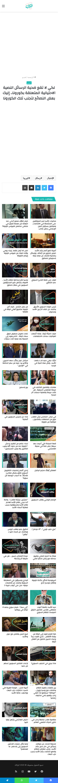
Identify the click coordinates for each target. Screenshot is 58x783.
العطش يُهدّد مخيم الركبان (45, 470)
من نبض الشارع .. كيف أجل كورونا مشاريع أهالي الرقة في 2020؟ (16, 309)
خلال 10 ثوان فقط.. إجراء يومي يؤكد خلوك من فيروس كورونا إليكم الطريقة (15, 253)
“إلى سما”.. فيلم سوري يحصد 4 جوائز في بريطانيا (15, 608)
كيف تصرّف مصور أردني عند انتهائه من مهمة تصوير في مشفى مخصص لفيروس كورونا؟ (15, 223)
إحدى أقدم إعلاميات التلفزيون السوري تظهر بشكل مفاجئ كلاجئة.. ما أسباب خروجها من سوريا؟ (16, 474)
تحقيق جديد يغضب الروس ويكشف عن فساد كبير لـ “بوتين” (18, 532)
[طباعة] (25, 187)
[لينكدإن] (38, 187)
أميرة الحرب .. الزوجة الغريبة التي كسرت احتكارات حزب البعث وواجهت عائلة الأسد (15, 690)
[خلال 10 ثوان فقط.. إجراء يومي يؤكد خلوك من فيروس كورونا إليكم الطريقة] (15, 240)
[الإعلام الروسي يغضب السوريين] (43, 490)
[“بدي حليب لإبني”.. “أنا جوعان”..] (43, 519)
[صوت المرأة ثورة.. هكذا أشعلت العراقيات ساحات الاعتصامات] (43, 323)
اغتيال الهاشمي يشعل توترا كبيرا (17, 721)
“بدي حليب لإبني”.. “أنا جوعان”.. (43, 529)
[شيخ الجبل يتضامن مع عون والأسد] (15, 624)
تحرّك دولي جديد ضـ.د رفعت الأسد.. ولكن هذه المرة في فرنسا (45, 363)
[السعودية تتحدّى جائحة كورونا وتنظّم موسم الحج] (43, 570)
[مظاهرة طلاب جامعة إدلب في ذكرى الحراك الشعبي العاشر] (43, 710)
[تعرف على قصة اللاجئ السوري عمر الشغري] (43, 270)
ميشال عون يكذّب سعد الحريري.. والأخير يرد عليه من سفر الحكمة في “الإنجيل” (15, 363)
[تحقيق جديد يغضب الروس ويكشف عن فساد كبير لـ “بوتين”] (15, 519)
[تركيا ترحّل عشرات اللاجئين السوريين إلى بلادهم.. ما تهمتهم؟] (15, 734)
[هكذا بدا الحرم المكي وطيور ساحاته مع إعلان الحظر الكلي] (43, 546)
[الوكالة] (29, 6)
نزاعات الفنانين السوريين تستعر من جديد (16, 665)
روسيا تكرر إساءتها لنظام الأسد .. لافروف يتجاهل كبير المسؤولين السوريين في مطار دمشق (15, 282)
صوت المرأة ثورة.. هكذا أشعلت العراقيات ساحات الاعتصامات (43, 335)
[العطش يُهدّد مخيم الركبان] (43, 460)
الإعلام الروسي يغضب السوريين (43, 500)
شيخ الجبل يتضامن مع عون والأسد (17, 635)
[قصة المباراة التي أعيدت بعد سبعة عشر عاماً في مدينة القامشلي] (43, 434)
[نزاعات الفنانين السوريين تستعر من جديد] (15, 653)
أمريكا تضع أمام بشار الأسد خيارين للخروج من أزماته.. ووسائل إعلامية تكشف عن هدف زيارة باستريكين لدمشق (43, 254)
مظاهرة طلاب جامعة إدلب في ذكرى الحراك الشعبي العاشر (44, 721)
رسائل (38, 178)
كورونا (26, 178)
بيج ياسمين (23, 387)
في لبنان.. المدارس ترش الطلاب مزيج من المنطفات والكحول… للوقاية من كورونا (43, 419)
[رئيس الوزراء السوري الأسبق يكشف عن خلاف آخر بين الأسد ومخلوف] (43, 297)
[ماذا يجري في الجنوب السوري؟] (43, 653)
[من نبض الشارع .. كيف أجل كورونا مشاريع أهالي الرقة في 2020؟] (15, 297)
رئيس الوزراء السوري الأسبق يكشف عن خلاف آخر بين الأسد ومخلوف (44, 309)
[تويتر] (44, 187)
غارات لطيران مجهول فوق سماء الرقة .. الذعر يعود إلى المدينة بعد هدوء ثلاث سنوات (16, 336)
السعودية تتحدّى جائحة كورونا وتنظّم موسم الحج (44, 582)
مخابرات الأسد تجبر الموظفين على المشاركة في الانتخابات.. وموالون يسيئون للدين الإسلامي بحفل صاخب (44, 225)
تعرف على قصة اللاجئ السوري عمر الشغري (43, 281)
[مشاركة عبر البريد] (31, 187)
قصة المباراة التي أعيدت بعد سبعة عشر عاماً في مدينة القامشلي (44, 446)
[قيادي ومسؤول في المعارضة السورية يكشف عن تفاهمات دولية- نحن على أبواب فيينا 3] (15, 570)
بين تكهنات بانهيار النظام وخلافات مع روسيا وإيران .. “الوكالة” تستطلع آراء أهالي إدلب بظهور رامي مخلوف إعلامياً (45, 693)
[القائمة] (3, 7)
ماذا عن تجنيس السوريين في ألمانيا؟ (16, 418)
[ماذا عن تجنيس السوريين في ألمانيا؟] (15, 407)
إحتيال (49, 178)
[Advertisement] (29, 45)
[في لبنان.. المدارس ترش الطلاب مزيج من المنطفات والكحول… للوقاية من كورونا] (43, 407)
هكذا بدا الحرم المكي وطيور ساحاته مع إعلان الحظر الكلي (44, 557)
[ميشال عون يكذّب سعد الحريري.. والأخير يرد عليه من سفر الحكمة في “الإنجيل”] (15, 350)
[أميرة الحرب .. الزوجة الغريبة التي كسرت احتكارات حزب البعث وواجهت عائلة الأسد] (15, 678)
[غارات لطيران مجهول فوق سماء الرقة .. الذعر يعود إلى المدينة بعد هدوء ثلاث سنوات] (15, 323)
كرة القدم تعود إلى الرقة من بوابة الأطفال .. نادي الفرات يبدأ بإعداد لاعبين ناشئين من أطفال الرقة (43, 637)
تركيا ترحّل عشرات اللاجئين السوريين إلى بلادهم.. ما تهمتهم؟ (18, 746)
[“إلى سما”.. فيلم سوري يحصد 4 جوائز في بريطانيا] (15, 597)
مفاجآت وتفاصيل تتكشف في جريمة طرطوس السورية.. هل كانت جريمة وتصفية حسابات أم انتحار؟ (43, 391)
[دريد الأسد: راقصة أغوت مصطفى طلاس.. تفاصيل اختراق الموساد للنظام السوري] (43, 597)
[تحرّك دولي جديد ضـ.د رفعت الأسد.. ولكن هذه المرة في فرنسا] (43, 350)
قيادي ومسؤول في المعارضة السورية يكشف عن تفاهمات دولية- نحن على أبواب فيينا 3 (16, 583)
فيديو (24, 77)
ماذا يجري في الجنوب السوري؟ (43, 663)
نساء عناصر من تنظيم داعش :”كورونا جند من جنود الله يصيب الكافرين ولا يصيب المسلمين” (15, 446)
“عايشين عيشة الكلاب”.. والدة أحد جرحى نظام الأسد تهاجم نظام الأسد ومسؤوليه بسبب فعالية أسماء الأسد (16, 503)
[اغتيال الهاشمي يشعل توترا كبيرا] (15, 710)
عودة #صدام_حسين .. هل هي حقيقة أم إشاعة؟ (16, 557)
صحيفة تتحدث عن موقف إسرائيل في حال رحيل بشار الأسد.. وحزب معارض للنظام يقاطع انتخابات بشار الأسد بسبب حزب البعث (43, 749)
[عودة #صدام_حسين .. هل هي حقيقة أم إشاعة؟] (15, 546)
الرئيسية (31, 77)
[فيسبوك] (51, 187)
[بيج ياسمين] (15, 377)
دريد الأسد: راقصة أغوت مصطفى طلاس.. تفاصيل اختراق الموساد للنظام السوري (43, 609)
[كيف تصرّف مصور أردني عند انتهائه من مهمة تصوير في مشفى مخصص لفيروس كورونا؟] (15, 211)
